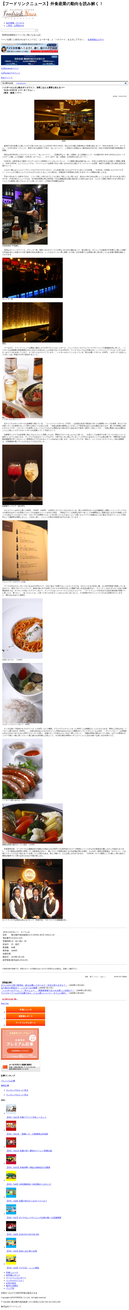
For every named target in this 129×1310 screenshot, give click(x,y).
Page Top (5, 1003)
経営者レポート (13, 1275)
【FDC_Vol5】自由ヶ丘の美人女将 (21, 1251)
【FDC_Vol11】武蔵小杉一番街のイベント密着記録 (29, 1151)
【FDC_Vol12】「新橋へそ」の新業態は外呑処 (27, 1134)
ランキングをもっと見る (17, 1090)
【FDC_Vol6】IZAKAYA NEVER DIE (22, 1234)
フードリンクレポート (16, 1278)
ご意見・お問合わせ (15, 26)
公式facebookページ (9, 68)
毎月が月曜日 (12, 1286)
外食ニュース (12, 1272)
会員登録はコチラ (96, 39)
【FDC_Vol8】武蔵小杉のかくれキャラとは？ (26, 1201)
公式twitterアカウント (10, 73)
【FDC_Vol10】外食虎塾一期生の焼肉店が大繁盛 (28, 1167)
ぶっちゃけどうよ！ (15, 1280)
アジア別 (10, 1288)
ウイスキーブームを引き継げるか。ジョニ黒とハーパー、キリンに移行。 (34, 993)
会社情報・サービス (15, 23)
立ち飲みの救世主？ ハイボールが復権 (19, 988)
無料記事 (5, 1085)
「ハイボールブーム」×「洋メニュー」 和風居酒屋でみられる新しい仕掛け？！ (38, 990)
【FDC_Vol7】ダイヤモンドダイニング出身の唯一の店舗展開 (33, 1218)
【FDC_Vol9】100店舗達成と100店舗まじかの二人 (28, 1184)
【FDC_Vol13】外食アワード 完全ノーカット (26, 1117)
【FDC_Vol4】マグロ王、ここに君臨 (22, 1268)
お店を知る (11, 1283)
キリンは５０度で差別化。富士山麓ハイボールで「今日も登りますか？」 (34, 985)
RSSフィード (7, 78)
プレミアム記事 (8, 1081)
